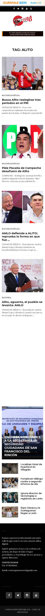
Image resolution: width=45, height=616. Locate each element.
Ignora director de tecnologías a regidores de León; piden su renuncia (32, 497)
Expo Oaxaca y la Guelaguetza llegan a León (30, 510)
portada (15, 95)
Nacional (6, 95)
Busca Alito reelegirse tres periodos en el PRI (21, 101)
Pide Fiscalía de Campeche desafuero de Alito (21, 169)
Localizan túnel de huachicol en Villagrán (31, 467)
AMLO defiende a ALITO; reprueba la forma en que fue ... (21, 237)
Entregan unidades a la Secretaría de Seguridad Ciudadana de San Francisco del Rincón (22, 446)
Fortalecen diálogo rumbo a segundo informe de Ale (32, 481)
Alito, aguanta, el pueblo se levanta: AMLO (22, 303)
